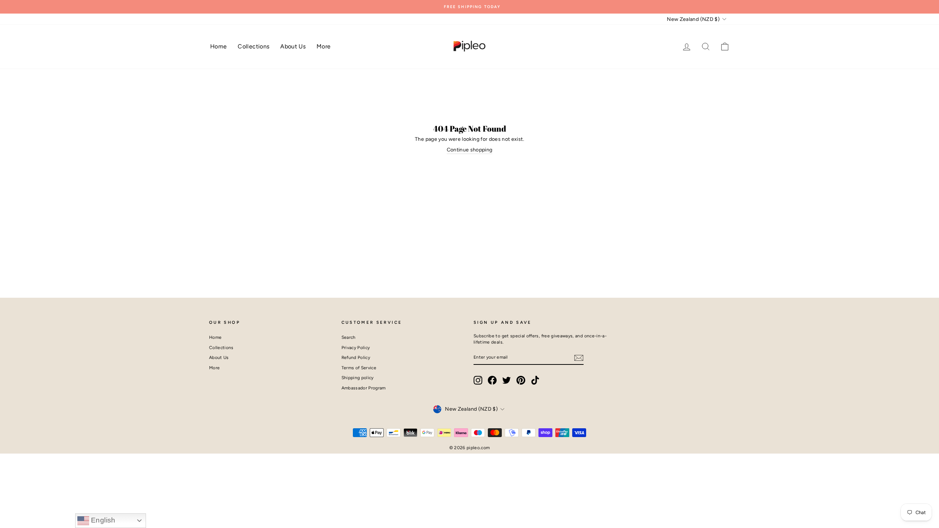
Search (348, 337)
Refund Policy (355, 357)
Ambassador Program (363, 387)
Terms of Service (359, 367)
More (323, 46)
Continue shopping (470, 150)
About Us (293, 46)
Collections (253, 46)
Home (218, 46)
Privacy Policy (355, 347)
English (102, 520)
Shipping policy (357, 377)
